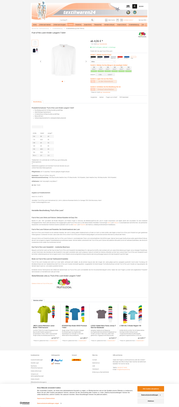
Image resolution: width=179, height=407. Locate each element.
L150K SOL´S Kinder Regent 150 (130, 326)
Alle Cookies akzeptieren (151, 389)
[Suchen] (92, 20)
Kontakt (94, 360)
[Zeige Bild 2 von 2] (64, 81)
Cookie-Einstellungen (37, 360)
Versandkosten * (54, 340)
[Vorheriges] (40, 61)
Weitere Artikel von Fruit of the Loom (42, 283)
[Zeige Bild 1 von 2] (62, 81)
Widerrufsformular (36, 371)
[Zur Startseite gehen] (89, 10)
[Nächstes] (86, 61)
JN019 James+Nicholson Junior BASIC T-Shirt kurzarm (44, 326)
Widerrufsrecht (35, 379)
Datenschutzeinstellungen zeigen (48, 403)
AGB (93, 366)
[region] (60, 61)
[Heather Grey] (113, 57)
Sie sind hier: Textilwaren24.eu (40, 28)
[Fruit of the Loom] (142, 34)
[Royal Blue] (127, 57)
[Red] (120, 57)
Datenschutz (96, 363)
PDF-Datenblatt (124, 97)
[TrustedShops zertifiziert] (128, 12)
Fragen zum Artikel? (111, 97)
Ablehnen (151, 401)
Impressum (95, 369)
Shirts (109, 222)
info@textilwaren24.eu (123, 369)
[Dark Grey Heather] (100, 57)
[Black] (93, 57)
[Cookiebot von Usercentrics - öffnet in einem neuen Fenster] (25, 403)
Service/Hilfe (142, 20)
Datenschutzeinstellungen (149, 395)
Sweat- (75, 224)
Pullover (116, 222)
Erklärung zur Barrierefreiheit (100, 372)
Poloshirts (83, 224)
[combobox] (75, 20)
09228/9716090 (122, 367)
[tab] (37, 101)
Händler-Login (35, 363)
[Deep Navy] (106, 57)
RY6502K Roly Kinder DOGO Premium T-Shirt (74, 326)
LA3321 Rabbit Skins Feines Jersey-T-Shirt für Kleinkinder (103, 326)
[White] (133, 57)
